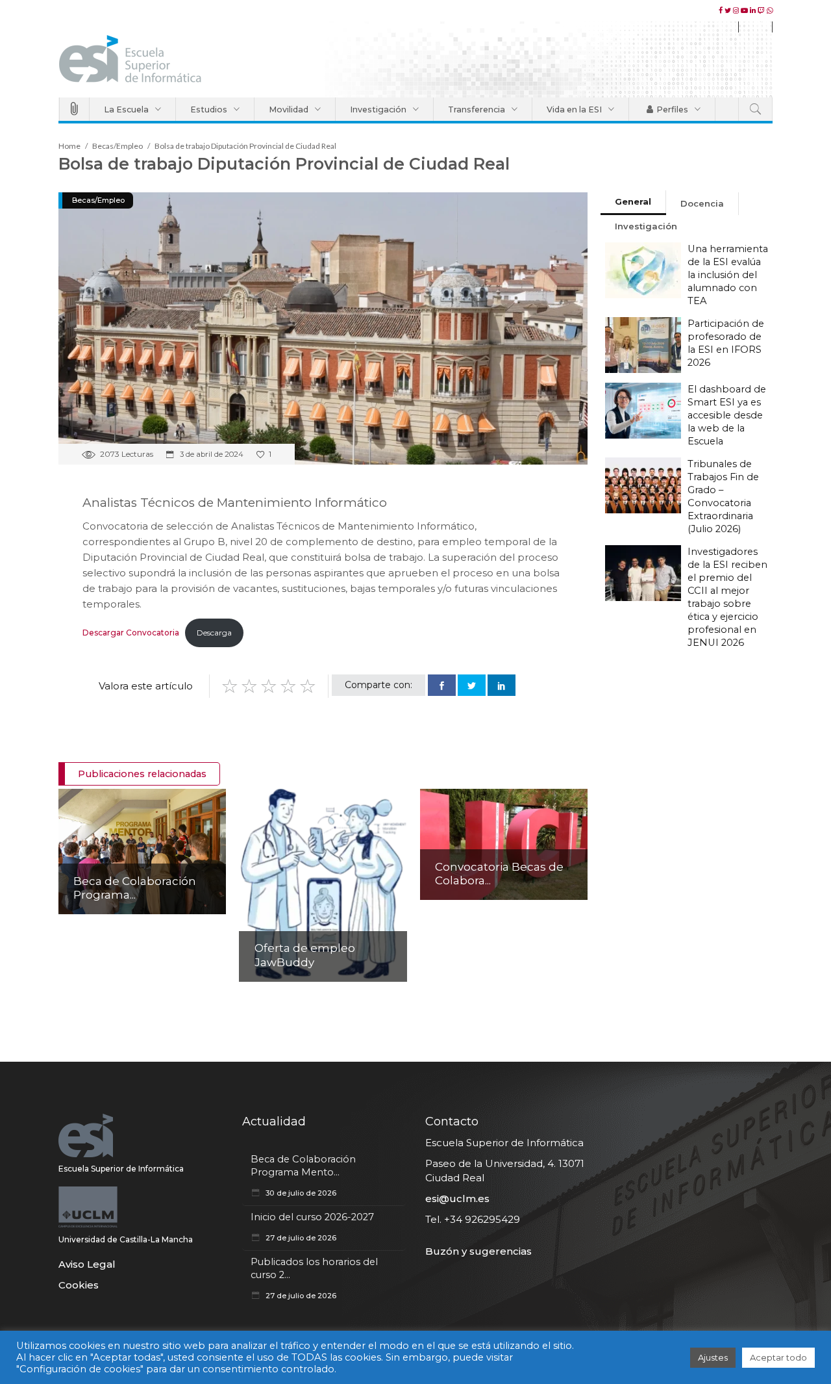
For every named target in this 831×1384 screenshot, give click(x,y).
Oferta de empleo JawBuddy (304, 955)
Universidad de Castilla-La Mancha (125, 1239)
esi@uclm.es (457, 1198)
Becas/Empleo (117, 146)
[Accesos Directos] (74, 109)
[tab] (633, 202)
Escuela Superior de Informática (121, 1168)
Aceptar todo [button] (778, 1357)
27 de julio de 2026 (300, 1237)
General (633, 201)
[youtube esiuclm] (745, 10)
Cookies (78, 1285)
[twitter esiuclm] (729, 10)
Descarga (214, 632)
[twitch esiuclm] (762, 10)
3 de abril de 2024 (210, 454)
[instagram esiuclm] (737, 10)
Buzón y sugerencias (478, 1251)
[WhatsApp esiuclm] (770, 10)
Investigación (646, 226)
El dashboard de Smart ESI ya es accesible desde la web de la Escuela (727, 415)
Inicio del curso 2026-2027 (312, 1217)
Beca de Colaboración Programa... (134, 888)
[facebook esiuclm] (722, 10)
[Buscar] (755, 109)
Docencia (702, 203)
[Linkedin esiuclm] (754, 10)
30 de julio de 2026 (300, 1193)
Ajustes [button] (713, 1357)
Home (69, 146)
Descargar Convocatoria (130, 632)
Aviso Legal (87, 1264)
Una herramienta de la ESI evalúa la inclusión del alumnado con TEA (728, 275)
